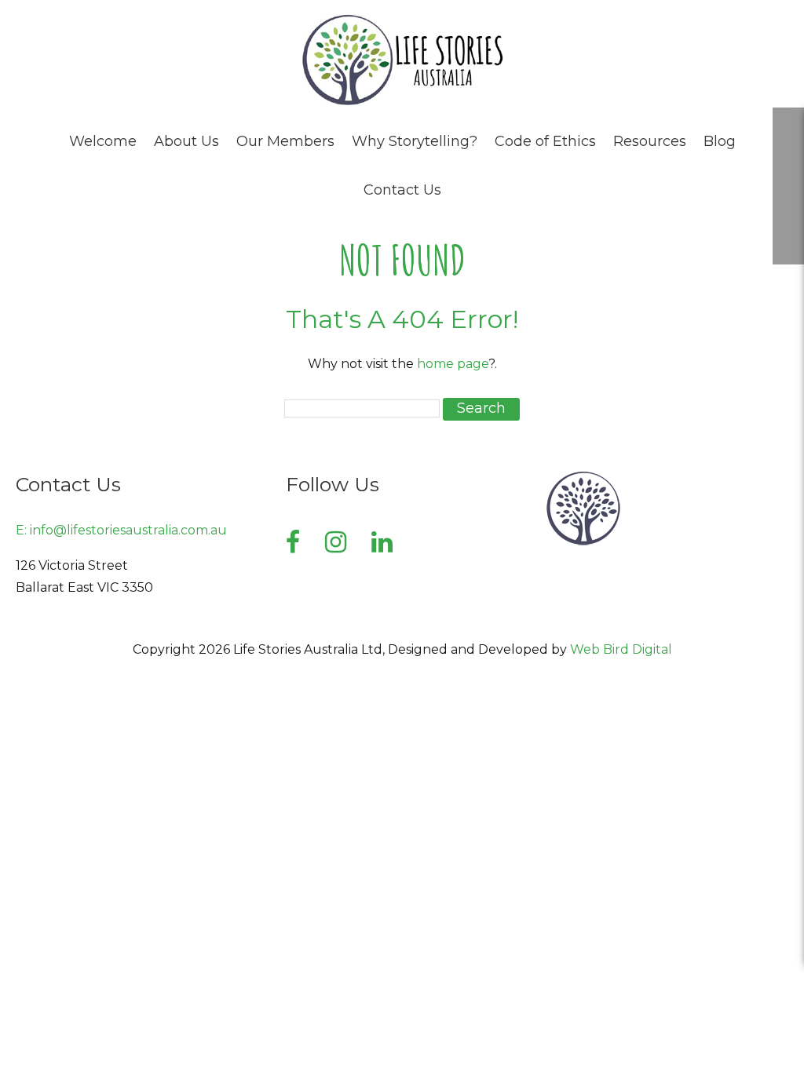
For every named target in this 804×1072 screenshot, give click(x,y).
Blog (720, 141)
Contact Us (402, 190)
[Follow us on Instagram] (335, 542)
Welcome (103, 141)
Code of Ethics (545, 141)
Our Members (285, 141)
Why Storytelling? (414, 141)
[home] (402, 102)
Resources (649, 141)
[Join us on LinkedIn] (382, 542)
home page (452, 363)
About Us (186, 141)
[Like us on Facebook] (293, 542)
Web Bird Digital (621, 649)
